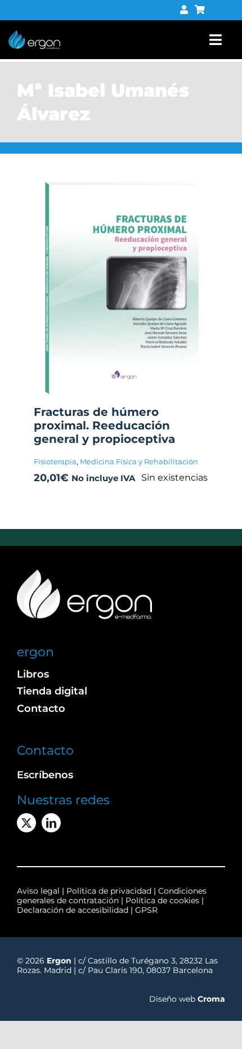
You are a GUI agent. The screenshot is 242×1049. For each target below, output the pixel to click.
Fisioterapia (55, 461)
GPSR (146, 910)
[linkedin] (51, 822)
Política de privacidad (110, 891)
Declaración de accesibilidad (72, 910)
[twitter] (26, 822)
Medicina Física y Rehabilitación (139, 461)
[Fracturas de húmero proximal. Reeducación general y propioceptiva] (121, 183)
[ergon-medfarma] (34, 34)
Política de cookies (162, 900)
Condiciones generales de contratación (112, 895)
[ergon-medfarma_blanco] (84, 573)
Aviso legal (38, 891)
